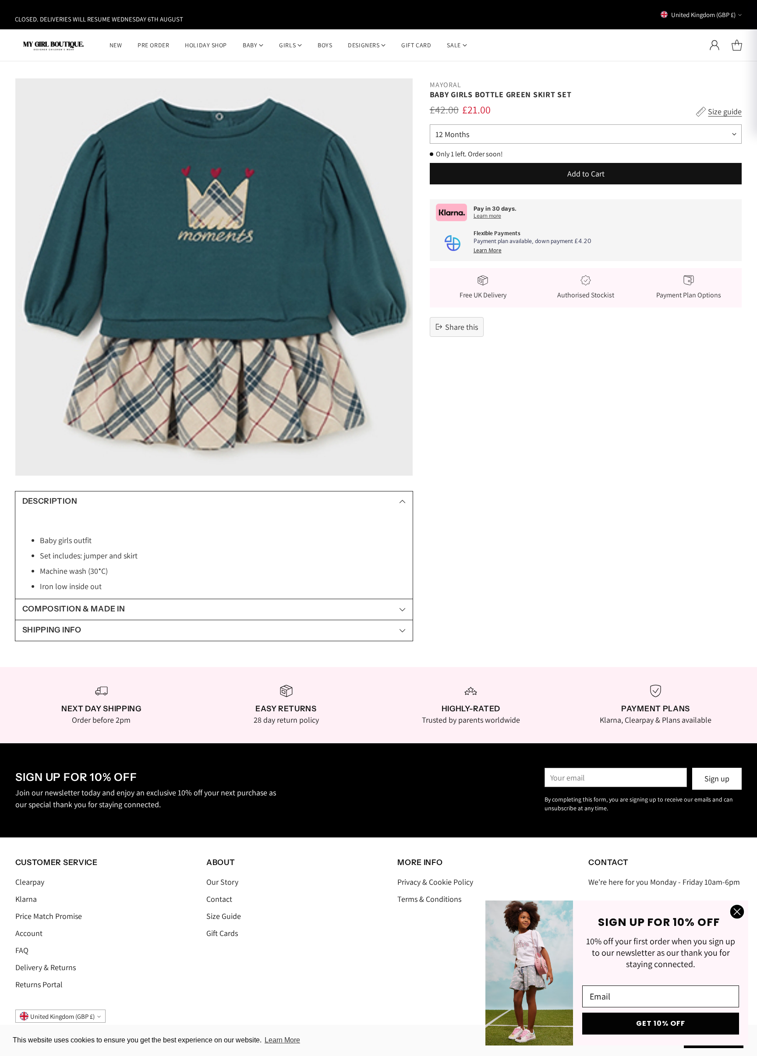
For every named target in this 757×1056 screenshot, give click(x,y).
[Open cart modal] (737, 45)
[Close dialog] (737, 911)
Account (28, 933)
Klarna (26, 899)
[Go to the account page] (714, 45)
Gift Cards (222, 933)
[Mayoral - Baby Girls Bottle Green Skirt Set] (214, 277)
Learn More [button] (282, 1040)
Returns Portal (39, 984)
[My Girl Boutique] (53, 45)
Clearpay (29, 882)
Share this (461, 327)
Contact (219, 899)
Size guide (725, 111)
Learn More (488, 250)
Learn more (487, 215)
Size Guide (223, 916)
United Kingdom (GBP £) (703, 15)
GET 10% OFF (660, 1023)
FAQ (21, 950)
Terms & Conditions (429, 899)
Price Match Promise (48, 916)
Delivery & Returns (45, 967)
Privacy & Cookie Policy (435, 882)
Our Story (222, 882)
